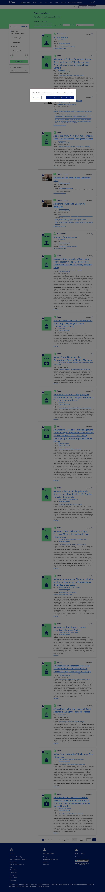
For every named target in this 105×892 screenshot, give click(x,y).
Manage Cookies (36, 97)
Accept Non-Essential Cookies (67, 97)
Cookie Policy (65, 93)
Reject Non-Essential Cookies (53, 97)
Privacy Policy (59, 93)
